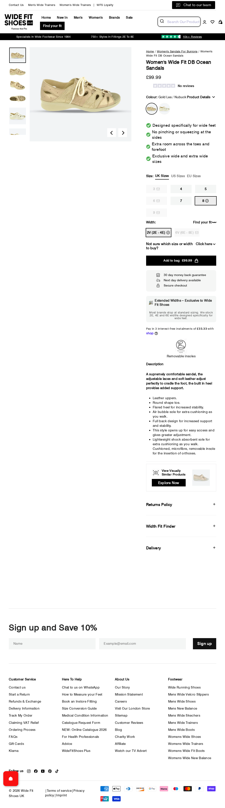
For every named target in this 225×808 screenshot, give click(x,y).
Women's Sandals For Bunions (177, 51)
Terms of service (59, 791)
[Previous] (111, 132)
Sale (129, 18)
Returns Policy (159, 504)
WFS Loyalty (105, 5)
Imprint (61, 795)
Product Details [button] (198, 97)
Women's (96, 18)
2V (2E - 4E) (156, 233)
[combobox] (179, 22)
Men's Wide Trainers (41, 5)
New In (62, 18)
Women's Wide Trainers (75, 5)
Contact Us (16, 5)
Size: (173, 176)
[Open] (10, 778)
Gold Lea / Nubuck (151, 108)
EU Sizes (194, 176)
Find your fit (52, 26)
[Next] (122, 132)
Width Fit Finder (161, 526)
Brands (114, 18)
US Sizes (178, 176)
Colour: (166, 97)
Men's (78, 18)
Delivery (153, 548)
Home (46, 18)
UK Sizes (162, 176)
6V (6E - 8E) (184, 233)
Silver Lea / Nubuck (164, 108)
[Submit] (162, 22)
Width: (151, 222)
